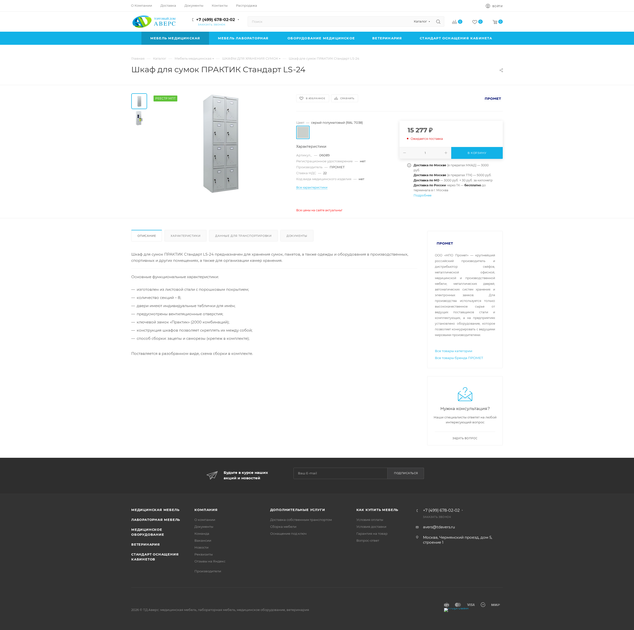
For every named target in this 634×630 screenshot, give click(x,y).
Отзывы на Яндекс (209, 561)
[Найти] (438, 21)
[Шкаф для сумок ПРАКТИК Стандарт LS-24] (220, 143)
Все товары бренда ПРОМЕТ (459, 358)
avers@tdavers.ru (439, 527)
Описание (146, 236)
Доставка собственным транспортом (301, 520)
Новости (201, 547)
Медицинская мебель (155, 510)
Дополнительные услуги (297, 510)
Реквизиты (203, 554)
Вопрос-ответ (367, 540)
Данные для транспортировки (243, 236)
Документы (297, 236)
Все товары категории (453, 351)
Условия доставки (371, 527)
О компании (204, 520)
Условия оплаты (369, 520)
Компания (205, 510)
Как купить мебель (377, 510)
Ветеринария (145, 544)
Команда (201, 533)
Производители (207, 571)
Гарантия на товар (372, 533)
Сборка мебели (283, 527)
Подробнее (422, 195)
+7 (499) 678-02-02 (215, 19)
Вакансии (202, 540)
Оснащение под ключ (288, 533)
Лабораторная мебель (155, 520)
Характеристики (185, 236)
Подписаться (406, 473)
